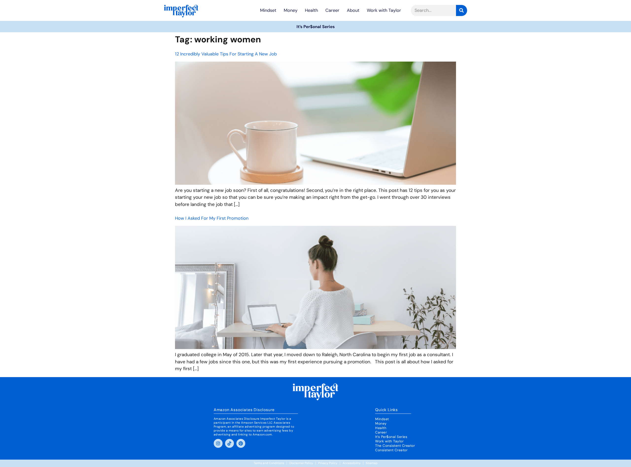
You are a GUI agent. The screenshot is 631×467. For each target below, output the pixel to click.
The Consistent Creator (395, 445)
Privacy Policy (327, 463)
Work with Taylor (384, 10)
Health (311, 10)
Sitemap (372, 463)
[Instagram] (218, 443)
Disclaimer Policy (301, 463)
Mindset (268, 10)
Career (332, 10)
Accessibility (352, 463)
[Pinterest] (240, 443)
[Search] (461, 10)
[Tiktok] (229, 443)
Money (291, 10)
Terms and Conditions (269, 463)
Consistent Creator (391, 450)
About (353, 10)
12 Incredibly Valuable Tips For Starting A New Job (226, 54)
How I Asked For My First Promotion (211, 218)
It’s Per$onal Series (316, 26)
